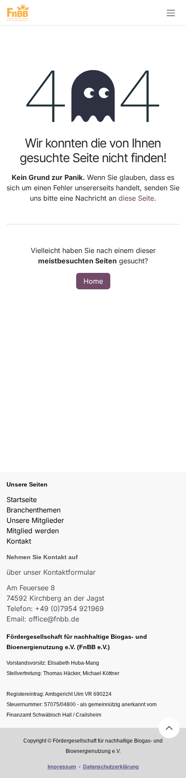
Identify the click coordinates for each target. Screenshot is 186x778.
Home (93, 281)
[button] (169, 727)
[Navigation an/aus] (171, 12)
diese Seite (136, 198)
